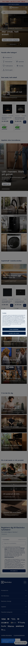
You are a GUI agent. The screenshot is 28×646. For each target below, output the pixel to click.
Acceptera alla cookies (14, 333)
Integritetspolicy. (7, 325)
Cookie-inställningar (14, 329)
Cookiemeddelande (15, 324)
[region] (14, 323)
